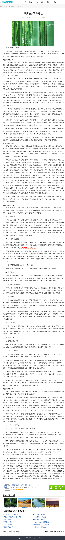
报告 (30, 2)
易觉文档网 (28, 538)
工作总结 (18, 6)
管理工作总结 (7, 524)
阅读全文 (37, 17)
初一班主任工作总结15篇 (10, 514)
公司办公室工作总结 (40, 527)
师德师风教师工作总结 (14, 531)
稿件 (42, 2)
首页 (24, 2)
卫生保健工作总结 (39, 519)
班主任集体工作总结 (40, 517)
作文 (48, 2)
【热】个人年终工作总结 (41, 522)
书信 (36, 2)
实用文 (54, 2)
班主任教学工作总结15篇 (57, 531)
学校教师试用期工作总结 (41, 524)
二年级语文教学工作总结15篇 (12, 517)
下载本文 (43, 17)
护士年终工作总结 (39, 514)
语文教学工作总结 (8, 527)
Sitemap (44, 538)
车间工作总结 (7, 522)
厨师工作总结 (7, 519)
